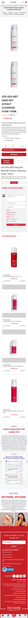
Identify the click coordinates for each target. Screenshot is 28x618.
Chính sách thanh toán (7, 557)
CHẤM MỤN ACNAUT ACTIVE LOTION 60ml (12, 321)
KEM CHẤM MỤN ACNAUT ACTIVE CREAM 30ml (13, 366)
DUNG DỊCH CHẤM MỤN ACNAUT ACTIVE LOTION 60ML (13, 412)
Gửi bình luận (16, 224)
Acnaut (16, 12)
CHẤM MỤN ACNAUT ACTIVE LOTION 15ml (12, 276)
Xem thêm (14, 182)
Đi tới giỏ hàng (6, 275)
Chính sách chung (6, 566)
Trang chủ (4, 12)
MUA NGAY (14, 154)
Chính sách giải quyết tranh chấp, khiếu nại (11, 563)
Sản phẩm (10, 12)
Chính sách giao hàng (7, 554)
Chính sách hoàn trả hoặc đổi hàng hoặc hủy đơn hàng (13, 560)
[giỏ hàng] (25, 615)
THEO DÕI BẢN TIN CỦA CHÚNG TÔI (14, 537)
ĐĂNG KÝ (14, 546)
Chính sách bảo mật (6, 552)
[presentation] (1, 461)
